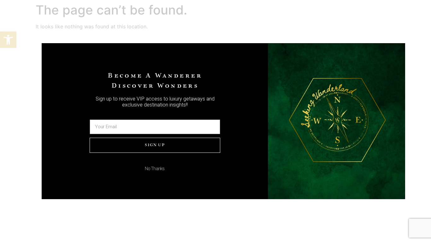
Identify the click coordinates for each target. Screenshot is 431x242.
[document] (215, 121)
